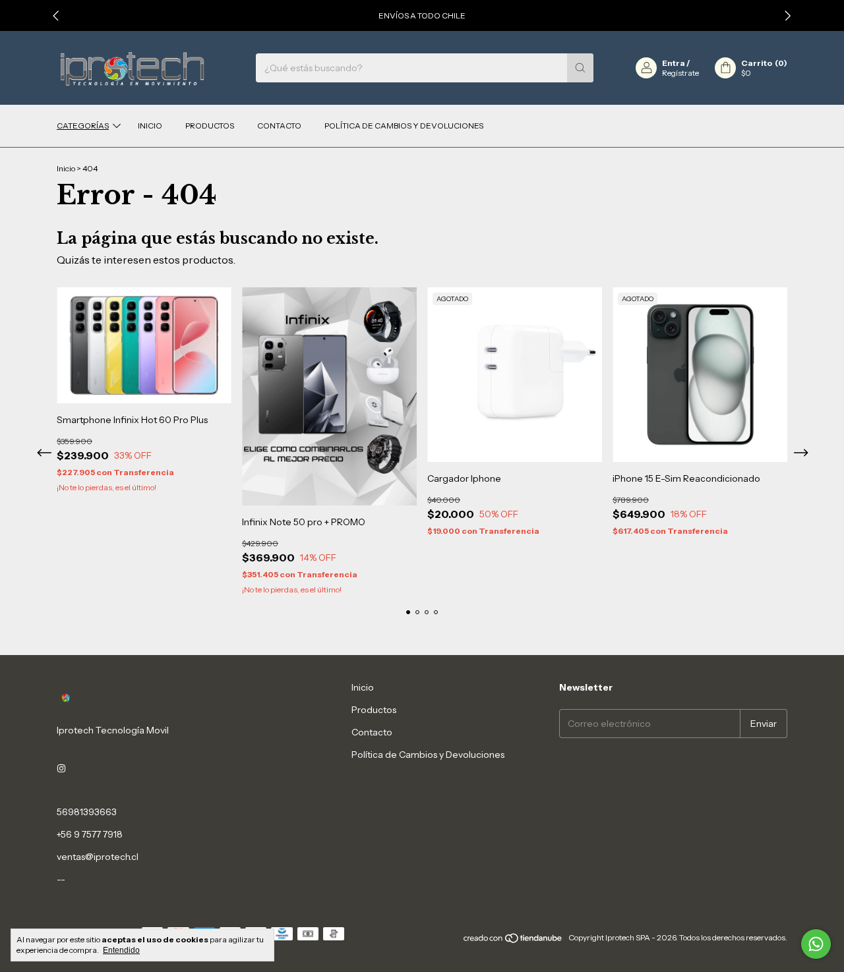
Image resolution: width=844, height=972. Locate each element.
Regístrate (680, 73)
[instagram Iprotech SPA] (61, 768)
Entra (673, 63)
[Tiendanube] (513, 941)
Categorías (83, 125)
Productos (209, 125)
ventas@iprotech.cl (97, 857)
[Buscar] (580, 67)
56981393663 (87, 812)
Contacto (279, 125)
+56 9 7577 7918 (90, 834)
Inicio (150, 125)
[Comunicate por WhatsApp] (816, 944)
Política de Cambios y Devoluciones (403, 125)
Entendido (121, 950)
